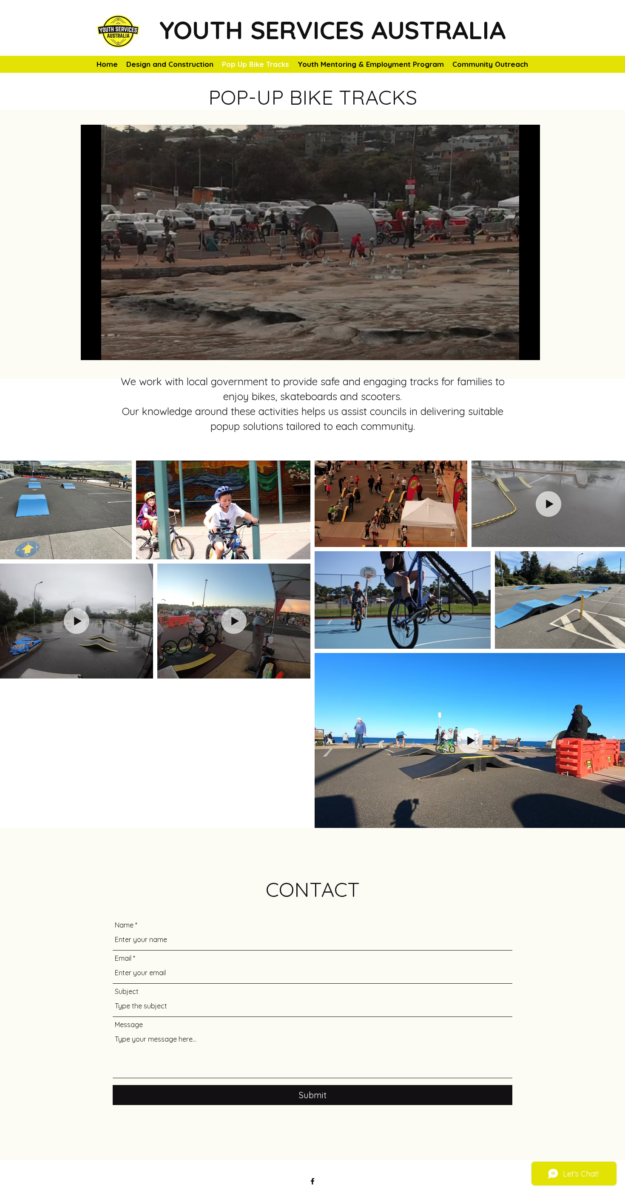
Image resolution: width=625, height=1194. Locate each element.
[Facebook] (312, 1181)
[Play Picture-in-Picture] (514, 348)
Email (123, 958)
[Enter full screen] (528, 348)
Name (124, 925)
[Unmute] (106, 348)
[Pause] (91, 348)
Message (129, 1024)
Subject (127, 991)
